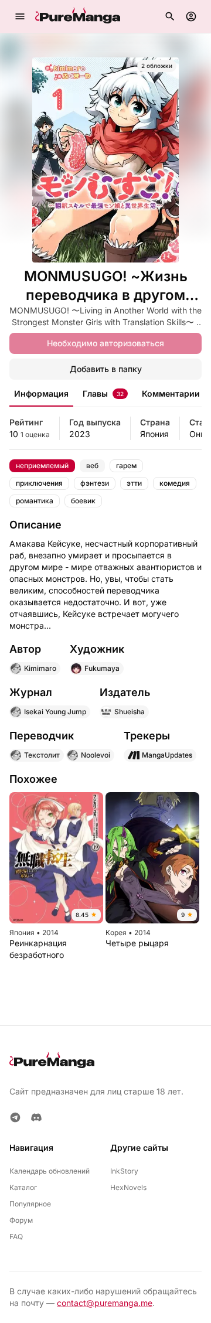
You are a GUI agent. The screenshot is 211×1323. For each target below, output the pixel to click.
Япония (154, 434)
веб (92, 465)
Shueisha (129, 711)
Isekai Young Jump (55, 711)
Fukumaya (102, 668)
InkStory (124, 1171)
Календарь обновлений (49, 1171)
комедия (174, 483)
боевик (83, 500)
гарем (126, 465)
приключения (39, 483)
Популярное (30, 1203)
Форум (21, 1220)
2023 (79, 434)
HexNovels (128, 1187)
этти (134, 483)
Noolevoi (95, 755)
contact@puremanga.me (104, 1303)
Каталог (23, 1187)
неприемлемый (42, 465)
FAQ (16, 1236)
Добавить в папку (106, 369)
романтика (34, 500)
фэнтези (94, 483)
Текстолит (42, 755)
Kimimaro (40, 668)
